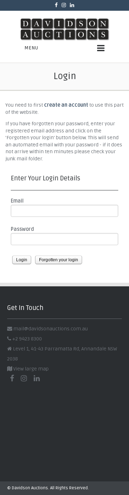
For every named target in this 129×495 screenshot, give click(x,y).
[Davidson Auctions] (64, 29)
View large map (30, 369)
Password (22, 229)
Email (17, 201)
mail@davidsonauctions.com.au (50, 329)
